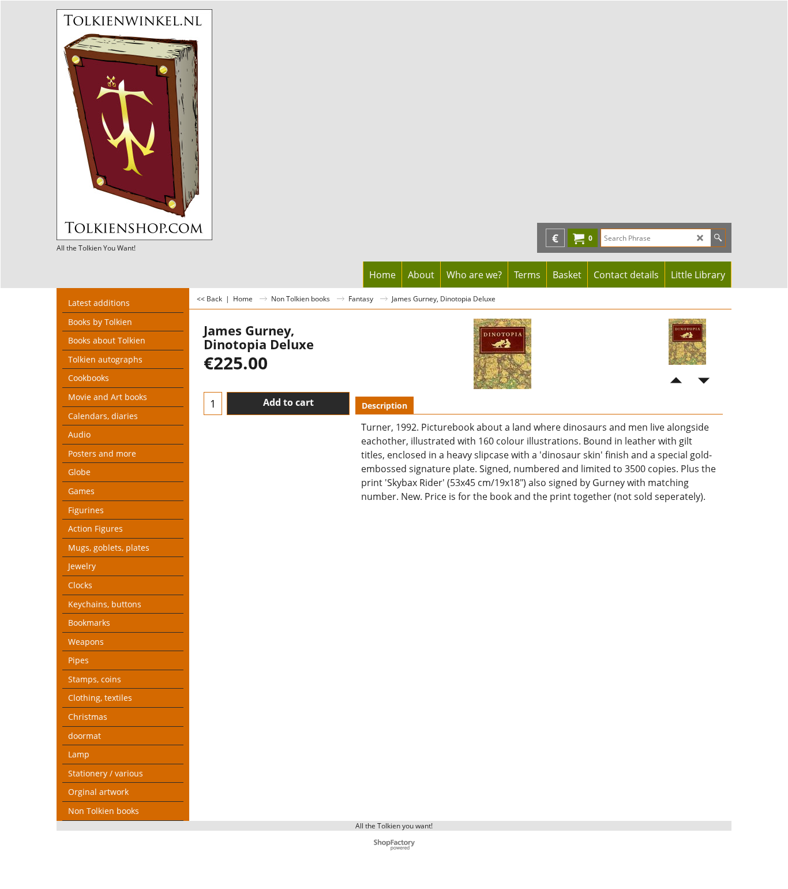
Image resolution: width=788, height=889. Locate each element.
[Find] (718, 237)
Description (384, 405)
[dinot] (687, 342)
